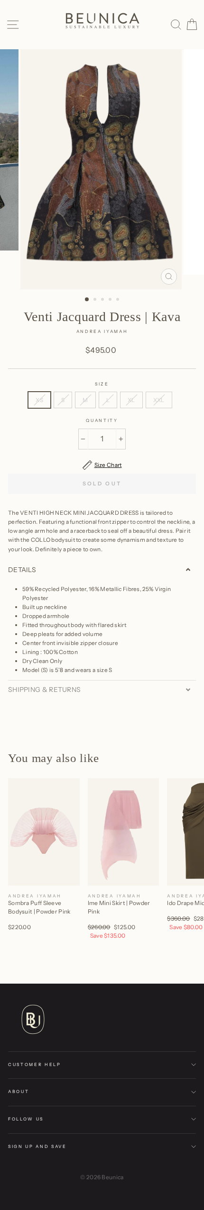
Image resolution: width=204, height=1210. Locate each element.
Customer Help (34, 1064)
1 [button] (87, 299)
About (18, 1091)
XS (39, 399)
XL (131, 399)
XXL (159, 399)
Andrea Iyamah (102, 331)
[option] (102, 169)
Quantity (102, 420)
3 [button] (103, 300)
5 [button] (118, 300)
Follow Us (26, 1118)
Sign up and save (37, 1146)
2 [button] (95, 300)
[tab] (102, 570)
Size (102, 383)
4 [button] (111, 300)
